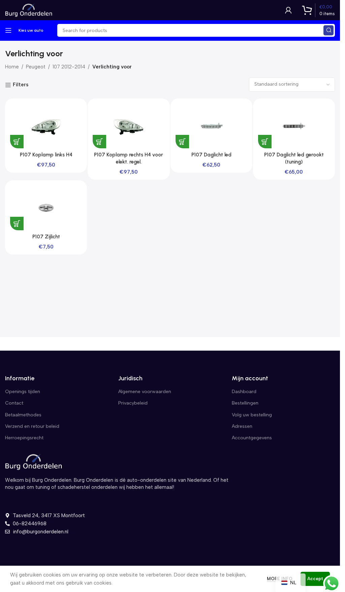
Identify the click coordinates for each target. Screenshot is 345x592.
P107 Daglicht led (211, 155)
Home (12, 67)
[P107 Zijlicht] (46, 207)
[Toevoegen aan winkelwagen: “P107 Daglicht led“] (182, 141)
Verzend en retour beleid (32, 426)
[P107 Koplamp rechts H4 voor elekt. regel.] (128, 125)
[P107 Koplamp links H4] (46, 125)
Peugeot (35, 67)
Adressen (242, 426)
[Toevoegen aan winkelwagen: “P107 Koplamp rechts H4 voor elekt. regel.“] (99, 141)
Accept (315, 578)
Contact (14, 403)
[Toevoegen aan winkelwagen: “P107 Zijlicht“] (17, 223)
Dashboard (244, 391)
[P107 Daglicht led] (211, 125)
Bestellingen (245, 403)
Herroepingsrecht (24, 438)
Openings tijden (22, 391)
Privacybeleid (133, 403)
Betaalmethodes (23, 415)
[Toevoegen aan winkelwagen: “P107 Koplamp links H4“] (17, 141)
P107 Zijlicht (46, 237)
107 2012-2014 (69, 67)
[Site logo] (28, 10)
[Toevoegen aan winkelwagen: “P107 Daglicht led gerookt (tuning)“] (265, 141)
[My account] (288, 10)
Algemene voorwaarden (144, 391)
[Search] (328, 30)
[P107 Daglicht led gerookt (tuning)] (294, 125)
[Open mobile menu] (8, 30)
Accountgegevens (252, 438)
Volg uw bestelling (252, 415)
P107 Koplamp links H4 (46, 155)
